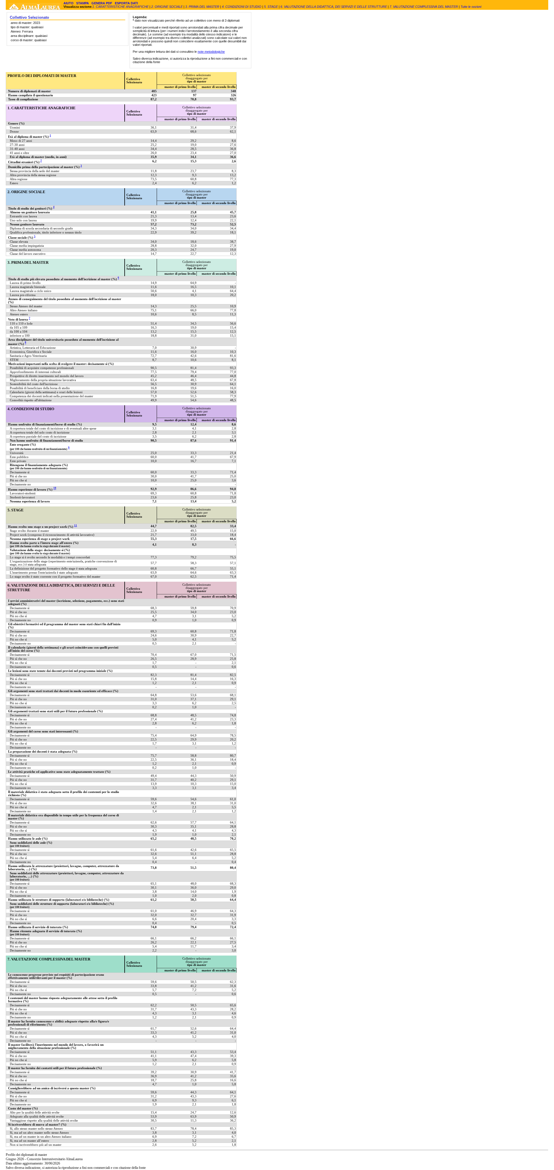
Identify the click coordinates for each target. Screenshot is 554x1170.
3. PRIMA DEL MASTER (202, 6)
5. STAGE (271, 6)
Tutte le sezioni (471, 6)
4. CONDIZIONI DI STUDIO (241, 6)
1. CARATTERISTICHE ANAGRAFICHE (120, 6)
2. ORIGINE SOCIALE (167, 6)
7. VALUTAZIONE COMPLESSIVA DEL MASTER (424, 6)
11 (75, 525)
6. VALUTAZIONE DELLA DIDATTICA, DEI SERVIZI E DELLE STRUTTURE (333, 6)
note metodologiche (211, 51)
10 (54, 488)
